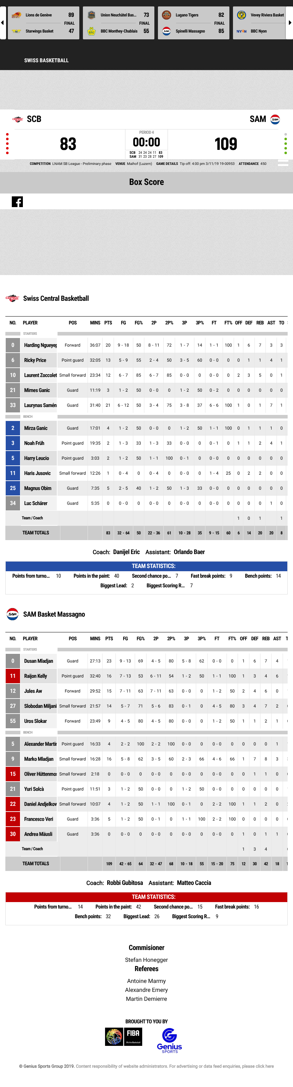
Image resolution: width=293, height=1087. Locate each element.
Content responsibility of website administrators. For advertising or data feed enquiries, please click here (175, 1066)
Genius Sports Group (169, 1041)
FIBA (123, 1041)
